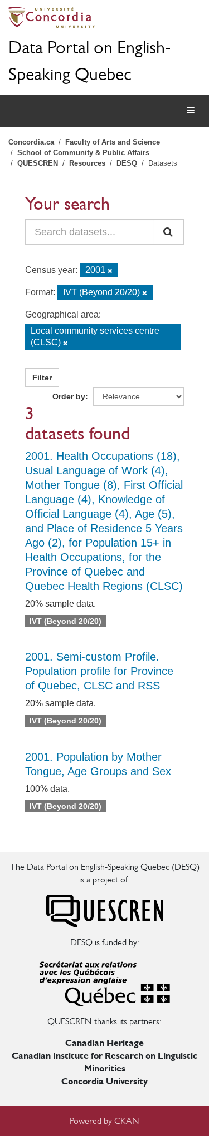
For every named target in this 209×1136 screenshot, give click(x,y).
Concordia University (104, 1081)
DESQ (126, 163)
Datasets (162, 163)
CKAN (126, 1120)
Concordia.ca (31, 142)
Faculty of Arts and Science (112, 142)
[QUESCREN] (104, 910)
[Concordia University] (104, 17)
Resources (87, 163)
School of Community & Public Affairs (83, 152)
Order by (68, 396)
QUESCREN (37, 163)
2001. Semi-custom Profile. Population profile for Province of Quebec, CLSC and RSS (99, 671)
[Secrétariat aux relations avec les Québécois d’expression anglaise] (105, 981)
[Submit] (169, 232)
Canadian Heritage (104, 1043)
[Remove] (110, 270)
